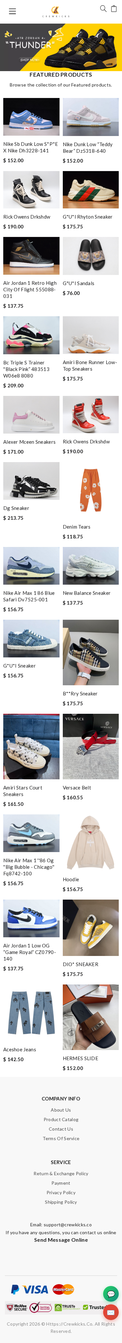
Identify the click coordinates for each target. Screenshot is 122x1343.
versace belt (77, 787)
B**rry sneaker (80, 693)
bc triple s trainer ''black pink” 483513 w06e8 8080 (26, 369)
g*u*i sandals (79, 283)
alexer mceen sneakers (29, 442)
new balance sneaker (87, 593)
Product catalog (61, 1119)
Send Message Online (61, 1239)
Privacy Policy (61, 1192)
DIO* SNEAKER (81, 964)
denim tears (77, 527)
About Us (61, 1110)
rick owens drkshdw (26, 217)
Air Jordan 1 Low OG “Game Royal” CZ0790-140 (29, 952)
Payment (60, 1183)
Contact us (61, 1129)
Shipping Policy (61, 1202)
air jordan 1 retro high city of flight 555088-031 (30, 289)
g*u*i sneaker (19, 666)
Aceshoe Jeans (19, 1049)
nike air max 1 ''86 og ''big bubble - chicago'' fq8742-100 (28, 866)
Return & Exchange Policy (61, 1173)
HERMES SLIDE (81, 1058)
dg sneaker (16, 508)
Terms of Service (61, 1138)
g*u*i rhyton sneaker (88, 217)
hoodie (71, 879)
